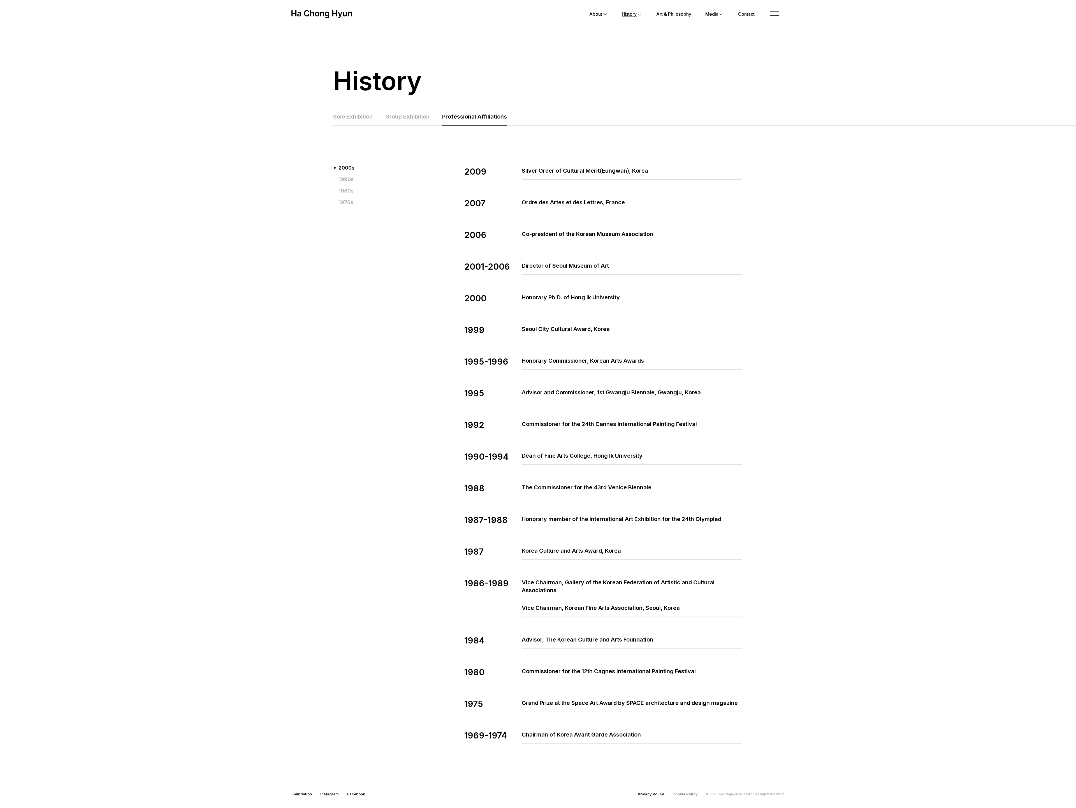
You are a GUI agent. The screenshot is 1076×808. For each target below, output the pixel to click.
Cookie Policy (685, 794)
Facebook (356, 794)
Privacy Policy (651, 794)
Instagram (329, 794)
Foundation (301, 794)
